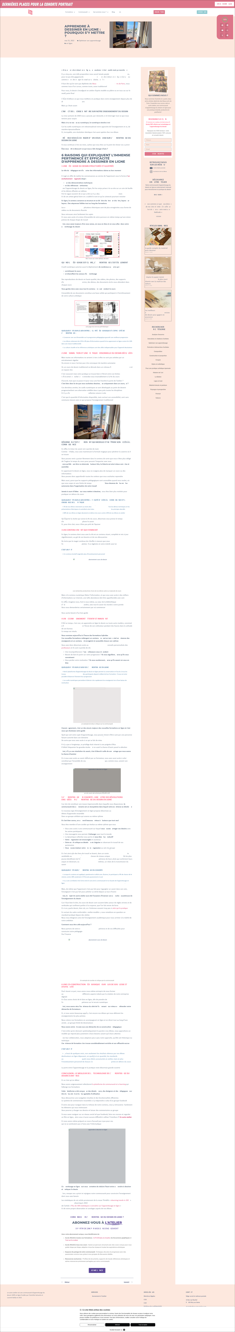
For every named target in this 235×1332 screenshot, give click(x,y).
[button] (222, 25)
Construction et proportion (158, 356)
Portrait (158, 394)
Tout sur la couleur (71, 1240)
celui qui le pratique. (120, 908)
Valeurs (158, 398)
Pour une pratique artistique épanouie (158, 368)
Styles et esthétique (158, 364)
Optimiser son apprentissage (90, 41)
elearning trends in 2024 (120, 1200)
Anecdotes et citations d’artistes (158, 339)
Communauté (83, 12)
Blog (113, 12)
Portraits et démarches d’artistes (158, 347)
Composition (158, 351)
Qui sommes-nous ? (99, 12)
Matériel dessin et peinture (158, 385)
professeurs (66, 648)
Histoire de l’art (158, 372)
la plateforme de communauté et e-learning (109, 1084)
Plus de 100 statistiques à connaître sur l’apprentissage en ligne (95, 1206)
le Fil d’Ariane (97, 1238)
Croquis (158, 360)
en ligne (69, 43)
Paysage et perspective (158, 389)
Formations (69, 12)
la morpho (106, 1238)
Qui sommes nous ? (158, 95)
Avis (119, 12)
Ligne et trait (158, 381)
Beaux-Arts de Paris (108, 84)
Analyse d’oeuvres (158, 334)
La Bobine (158, 377)
